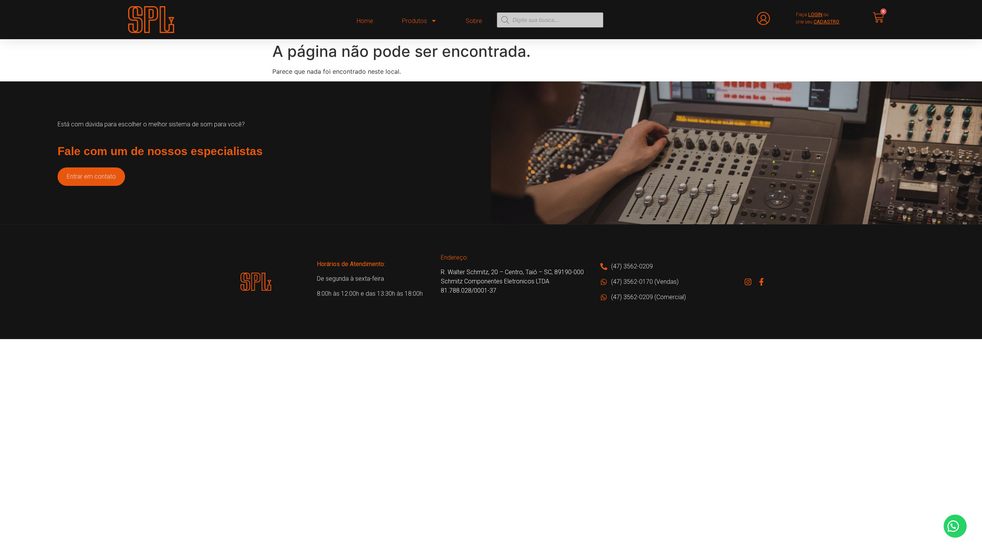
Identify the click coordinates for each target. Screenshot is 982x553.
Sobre (474, 21)
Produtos (414, 21)
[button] (955, 526)
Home (365, 21)
